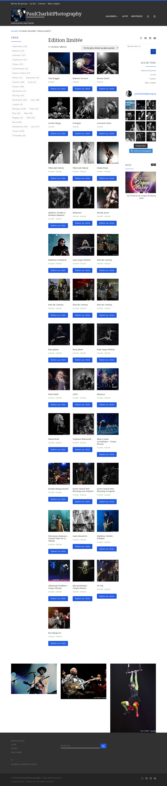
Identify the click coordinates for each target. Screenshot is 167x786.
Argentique (19, 46)
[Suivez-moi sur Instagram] (141, 38)
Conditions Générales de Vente (24, 736)
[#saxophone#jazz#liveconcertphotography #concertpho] (140, 115)
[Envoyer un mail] (155, 38)
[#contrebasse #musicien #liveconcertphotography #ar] (140, 126)
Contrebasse (20, 69)
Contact (152, 78)
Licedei (17, 104)
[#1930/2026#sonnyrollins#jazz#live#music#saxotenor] (140, 136)
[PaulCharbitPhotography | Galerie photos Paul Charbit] (18, 14)
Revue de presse (148, 70)
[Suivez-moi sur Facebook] (145, 38)
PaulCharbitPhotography (29, 750)
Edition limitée (21, 73)
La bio (153, 74)
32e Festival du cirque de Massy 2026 (141, 196)
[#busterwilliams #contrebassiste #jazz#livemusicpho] (130, 126)
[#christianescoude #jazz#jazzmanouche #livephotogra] (151, 115)
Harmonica (19, 91)
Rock (17, 122)
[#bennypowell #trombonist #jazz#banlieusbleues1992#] (151, 126)
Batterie (18, 51)
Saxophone (20, 127)
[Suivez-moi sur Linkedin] (150, 38)
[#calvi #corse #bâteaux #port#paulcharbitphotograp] (130, 105)
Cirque (17, 64)
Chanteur (19, 55)
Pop (16, 113)
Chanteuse (19, 60)
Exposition (32, 78)
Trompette (18, 135)
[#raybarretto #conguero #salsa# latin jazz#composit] (130, 115)
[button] (155, 165)
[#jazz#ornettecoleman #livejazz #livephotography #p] (140, 105)
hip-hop (18, 95)
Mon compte (150, 82)
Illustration (19, 100)
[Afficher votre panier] (154, 16)
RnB (31, 118)
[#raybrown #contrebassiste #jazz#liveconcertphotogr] (151, 105)
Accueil (14, 31)
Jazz (35, 100)
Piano (34, 109)
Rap (28, 113)
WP (23, 754)
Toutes (18, 131)
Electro (17, 78)
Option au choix (58, 89)
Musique (19, 109)
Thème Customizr (47, 754)
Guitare (18, 86)
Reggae (17, 118)
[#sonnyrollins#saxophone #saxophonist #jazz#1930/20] (151, 136)
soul (35, 127)
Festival (18, 82)
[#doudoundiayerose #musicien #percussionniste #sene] (130, 136)
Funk (32, 82)
